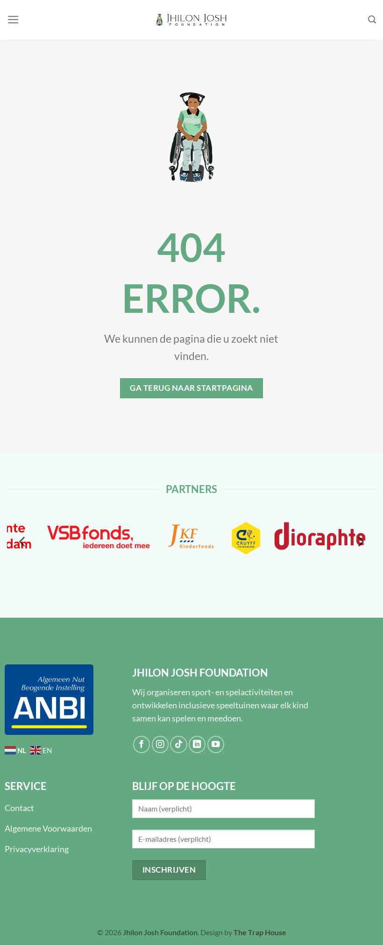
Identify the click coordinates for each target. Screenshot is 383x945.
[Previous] (22, 542)
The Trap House (260, 932)
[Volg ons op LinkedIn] (197, 744)
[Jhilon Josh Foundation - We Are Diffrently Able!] (191, 20)
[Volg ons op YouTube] (215, 744)
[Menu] (13, 19)
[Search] (372, 19)
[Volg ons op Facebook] (141, 744)
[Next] (360, 542)
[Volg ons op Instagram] (160, 744)
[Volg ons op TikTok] (178, 744)
